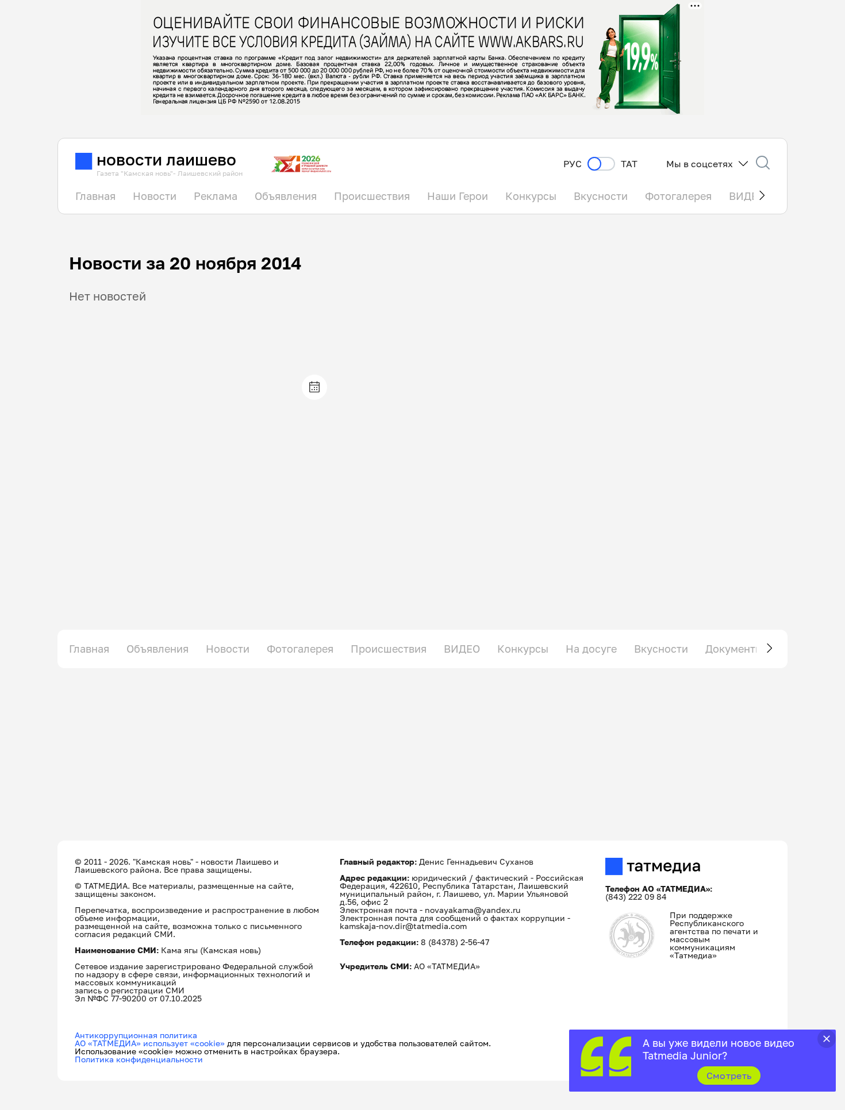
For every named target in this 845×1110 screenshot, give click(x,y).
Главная (95, 196)
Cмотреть (729, 1075)
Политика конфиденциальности (139, 1059)
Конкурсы (530, 196)
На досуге (591, 648)
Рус (572, 164)
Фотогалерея (678, 196)
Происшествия (372, 196)
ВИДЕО (462, 648)
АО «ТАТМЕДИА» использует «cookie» (150, 1043)
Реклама (215, 196)
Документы (734, 648)
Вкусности (601, 196)
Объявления (286, 196)
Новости (154, 196)
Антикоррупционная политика (136, 1035)
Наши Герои (457, 196)
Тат (629, 164)
